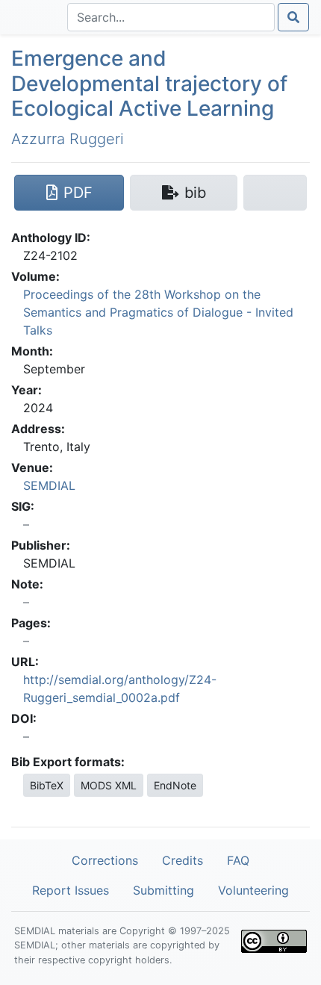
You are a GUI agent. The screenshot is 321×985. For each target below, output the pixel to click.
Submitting (163, 890)
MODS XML (109, 785)
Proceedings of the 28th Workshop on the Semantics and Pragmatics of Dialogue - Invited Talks (158, 312)
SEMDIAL (49, 485)
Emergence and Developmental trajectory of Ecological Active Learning (149, 83)
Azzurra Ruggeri (67, 139)
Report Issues (70, 890)
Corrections (105, 860)
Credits (182, 860)
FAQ (238, 860)
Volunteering (253, 890)
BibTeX (46, 785)
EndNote (175, 785)
